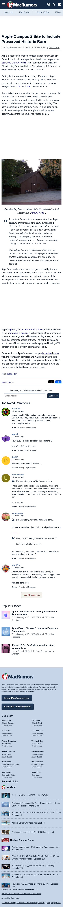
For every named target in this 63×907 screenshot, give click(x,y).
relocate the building (22, 86)
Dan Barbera (6, 762)
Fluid (35, 903)
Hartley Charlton (8, 751)
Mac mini (8, 12)
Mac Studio (24, 12)
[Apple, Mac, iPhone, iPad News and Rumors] (22, 8)
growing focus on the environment (26, 329)
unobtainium (18, 474)
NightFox (16, 565)
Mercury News (36, 212)
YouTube (11, 787)
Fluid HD (41, 903)
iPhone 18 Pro (42, 12)
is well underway (50, 353)
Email (4, 725)
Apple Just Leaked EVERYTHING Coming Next (33, 832)
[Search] (55, 4)
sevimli (15, 434)
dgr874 (15, 457)
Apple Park (11, 373)
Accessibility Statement (10, 898)
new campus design (17, 333)
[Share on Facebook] (58, 381)
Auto (48, 903)
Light (53, 903)
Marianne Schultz (38, 751)
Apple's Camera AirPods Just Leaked (28, 823)
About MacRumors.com (16, 698)
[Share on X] (51, 381)
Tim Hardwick (37, 741)
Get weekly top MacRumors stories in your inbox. (31, 390)
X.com (9, 725)
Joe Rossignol (37, 731)
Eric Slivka (35, 720)
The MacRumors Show (22, 840)
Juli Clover (54, 47)
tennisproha (17, 513)
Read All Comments (31, 595)
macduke (16, 408)
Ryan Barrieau (37, 762)
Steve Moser (6, 772)
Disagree (32, 427)
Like (26, 427)
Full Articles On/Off (24, 903)
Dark (58, 903)
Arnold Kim (6, 720)
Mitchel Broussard (9, 741)
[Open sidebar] (59, 5)
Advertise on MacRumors (17, 706)
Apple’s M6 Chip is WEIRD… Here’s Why (30, 795)
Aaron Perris (36, 772)
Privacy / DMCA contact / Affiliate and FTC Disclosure (21, 894)
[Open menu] (3, 4)
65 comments (8, 382)
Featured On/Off (8, 903)
